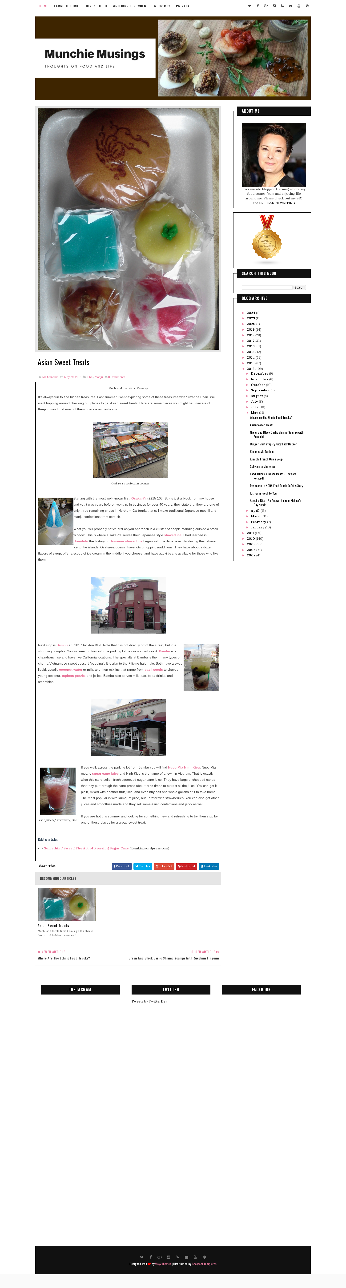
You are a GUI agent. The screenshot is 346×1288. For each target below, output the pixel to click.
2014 (251, 357)
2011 (251, 533)
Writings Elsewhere (130, 5)
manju (99, 377)
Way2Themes (163, 1263)
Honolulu (80, 541)
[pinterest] (307, 6)
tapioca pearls (73, 676)
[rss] (282, 6)
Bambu (62, 645)
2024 (251, 313)
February (259, 522)
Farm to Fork (66, 5)
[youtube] (298, 6)
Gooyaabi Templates (204, 1263)
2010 (251, 538)
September (261, 390)
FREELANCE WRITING (277, 203)
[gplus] (266, 6)
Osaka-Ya (138, 498)
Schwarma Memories (262, 466)
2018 (251, 335)
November (260, 379)
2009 (252, 544)
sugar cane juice (105, 773)
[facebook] (257, 6)
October (258, 385)
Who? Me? (162, 5)
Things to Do (95, 5)
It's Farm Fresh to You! (263, 493)
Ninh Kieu (191, 767)
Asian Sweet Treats (53, 925)
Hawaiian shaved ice (125, 541)
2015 (251, 352)
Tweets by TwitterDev (149, 1001)
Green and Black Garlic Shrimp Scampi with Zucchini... (276, 434)
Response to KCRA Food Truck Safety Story (276, 485)
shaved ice (172, 535)
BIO (299, 198)
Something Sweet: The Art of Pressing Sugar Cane (86, 848)
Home (43, 5)
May (255, 412)
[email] (290, 6)
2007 (251, 555)
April (256, 510)
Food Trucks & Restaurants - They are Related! (273, 475)
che (90, 377)
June (255, 407)
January (258, 527)
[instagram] (274, 6)
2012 (251, 369)
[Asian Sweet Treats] (128, 229)
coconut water (70, 669)
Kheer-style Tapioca (262, 451)
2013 (251, 363)
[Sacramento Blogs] (267, 240)
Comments (116, 377)
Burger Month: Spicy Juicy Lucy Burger (273, 443)
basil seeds (154, 669)
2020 (251, 324)
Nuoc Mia (175, 767)
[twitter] (249, 6)
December (260, 373)
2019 (251, 329)
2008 (251, 550)
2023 (251, 318)
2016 (251, 346)
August (257, 396)
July (255, 401)
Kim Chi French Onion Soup (266, 458)
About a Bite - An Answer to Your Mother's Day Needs (275, 502)
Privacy (182, 5)
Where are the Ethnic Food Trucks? (271, 417)
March (257, 516)
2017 (251, 341)
